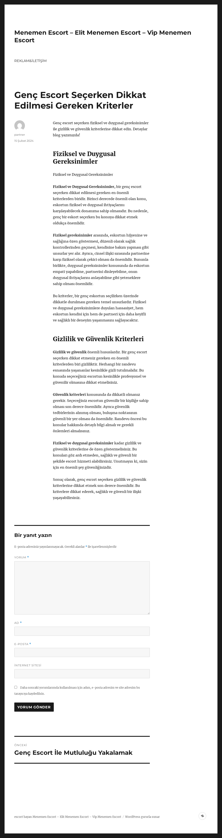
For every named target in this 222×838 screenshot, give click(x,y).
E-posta (22, 644)
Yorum (21, 557)
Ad (18, 623)
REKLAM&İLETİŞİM (30, 61)
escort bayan (23, 817)
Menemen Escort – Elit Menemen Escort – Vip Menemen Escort (77, 817)
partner (19, 134)
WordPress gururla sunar (142, 817)
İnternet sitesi (27, 665)
